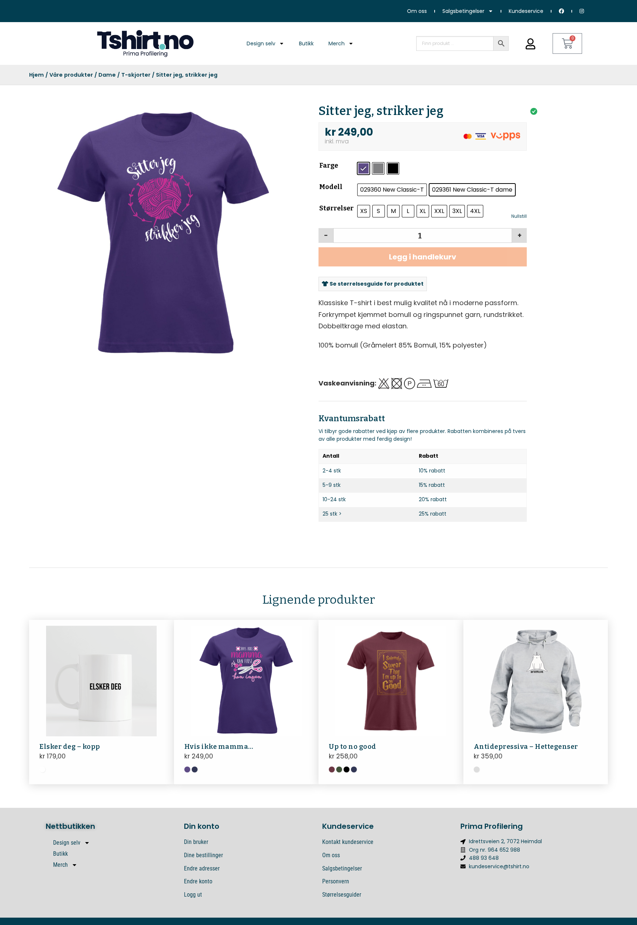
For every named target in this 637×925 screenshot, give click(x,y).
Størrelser (336, 208)
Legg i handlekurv (422, 257)
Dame (107, 74)
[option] (159, 233)
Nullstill (519, 216)
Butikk (306, 43)
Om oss (417, 11)
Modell (330, 187)
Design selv (261, 43)
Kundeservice (526, 11)
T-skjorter (135, 74)
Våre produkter (71, 74)
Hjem (36, 74)
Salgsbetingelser (463, 11)
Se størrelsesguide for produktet (376, 283)
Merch (336, 43)
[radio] (363, 168)
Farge (328, 165)
